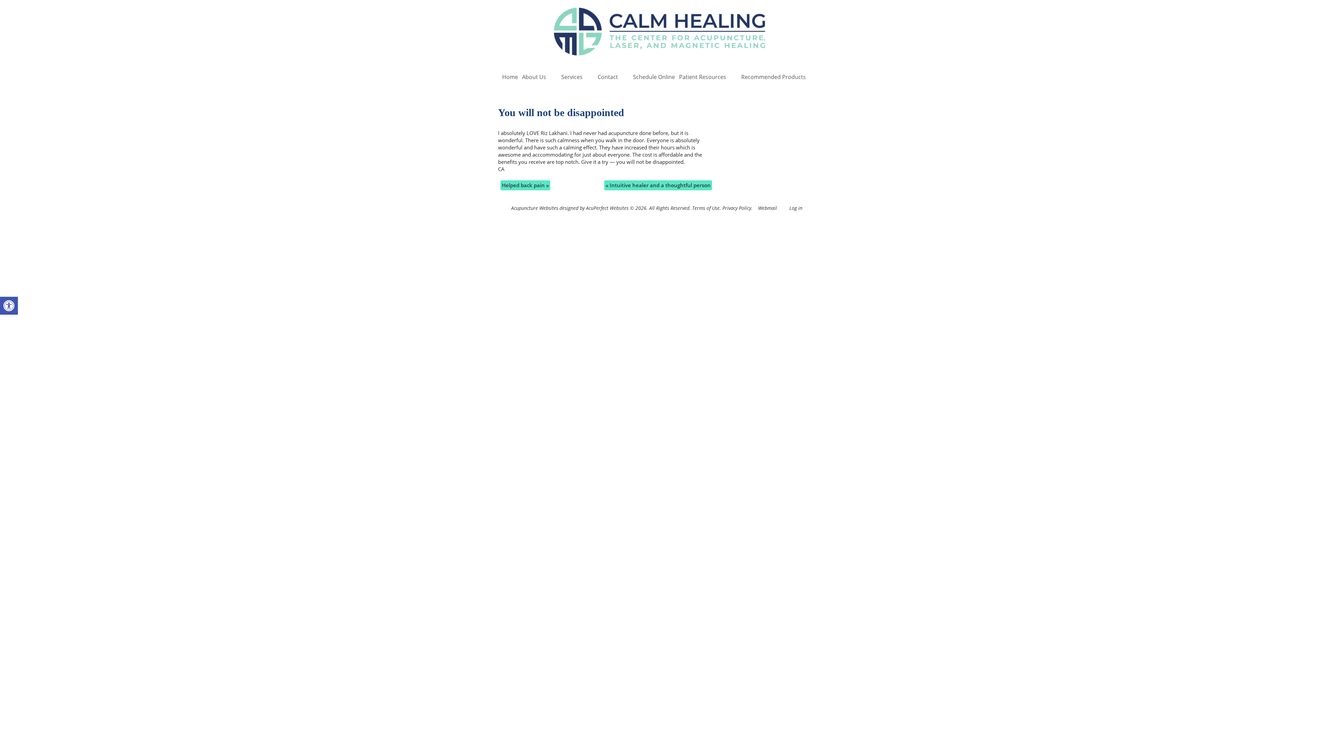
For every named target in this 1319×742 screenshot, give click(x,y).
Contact (608, 77)
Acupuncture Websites (534, 208)
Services (572, 77)
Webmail (767, 208)
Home (510, 77)
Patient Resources (702, 77)
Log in (795, 208)
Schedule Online (654, 77)
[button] (9, 306)
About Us (534, 77)
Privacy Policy (736, 208)
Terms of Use (706, 208)
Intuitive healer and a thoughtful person (658, 185)
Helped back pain (525, 185)
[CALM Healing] (659, 32)
